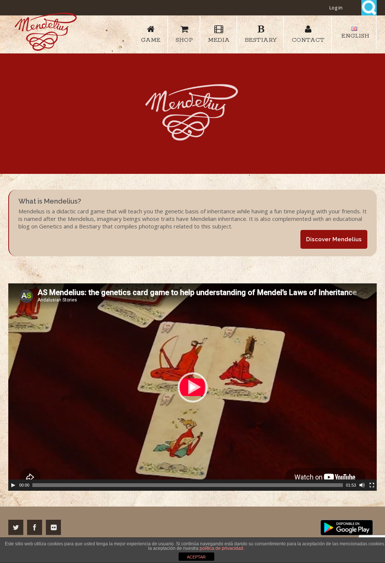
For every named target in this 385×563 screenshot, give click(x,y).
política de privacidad (221, 548)
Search (369, 7)
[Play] (13, 485)
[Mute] (362, 485)
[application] (192, 387)
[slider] (187, 485)
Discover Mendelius (334, 239)
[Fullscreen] (372, 485)
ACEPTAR (196, 557)
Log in (336, 7)
